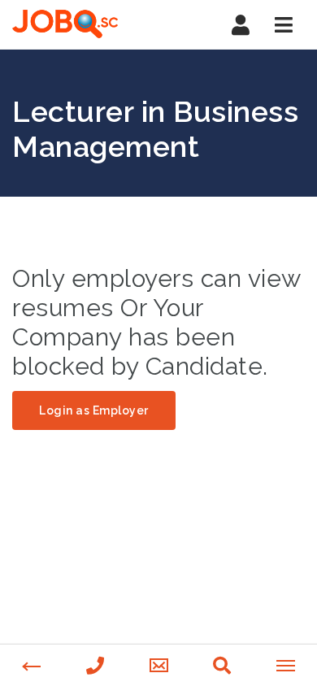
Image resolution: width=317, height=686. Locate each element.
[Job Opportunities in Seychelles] (81, 24)
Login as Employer (94, 410)
